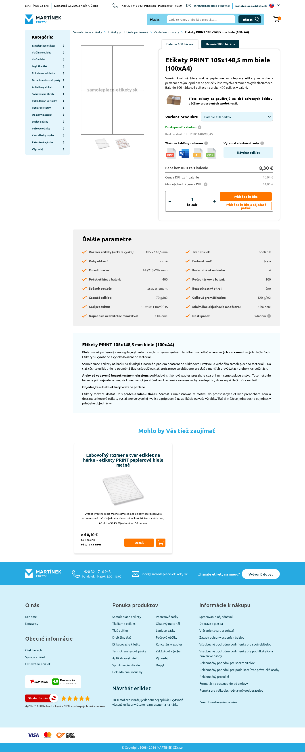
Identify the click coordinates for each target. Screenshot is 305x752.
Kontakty (31, 623)
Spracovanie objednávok (216, 617)
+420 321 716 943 (101, 573)
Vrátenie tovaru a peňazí (216, 630)
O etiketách (33, 650)
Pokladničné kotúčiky (127, 672)
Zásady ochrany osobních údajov (221, 637)
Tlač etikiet (120, 630)
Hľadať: (155, 19)
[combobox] (236, 116)
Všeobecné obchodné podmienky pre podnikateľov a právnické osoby (236, 653)
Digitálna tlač (121, 637)
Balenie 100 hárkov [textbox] (217, 117)
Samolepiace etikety (87, 32)
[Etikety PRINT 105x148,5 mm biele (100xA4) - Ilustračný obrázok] (102, 144)
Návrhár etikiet (248, 152)
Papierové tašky (167, 617)
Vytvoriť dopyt (261, 574)
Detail (139, 543)
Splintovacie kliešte (126, 665)
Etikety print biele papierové (128, 32)
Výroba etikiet (35, 657)
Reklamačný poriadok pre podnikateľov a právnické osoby (239, 670)
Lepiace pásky (165, 630)
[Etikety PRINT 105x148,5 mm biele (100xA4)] (112, 90)
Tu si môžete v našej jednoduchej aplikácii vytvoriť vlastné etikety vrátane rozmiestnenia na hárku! (147, 702)
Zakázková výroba (168, 651)
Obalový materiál (168, 623)
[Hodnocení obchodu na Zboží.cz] (41, 701)
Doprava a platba (211, 623)
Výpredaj (162, 658)
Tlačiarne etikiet (124, 623)
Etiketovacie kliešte (126, 644)
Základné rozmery (166, 32)
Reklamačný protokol (214, 676)
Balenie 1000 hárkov (220, 44)
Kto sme (31, 617)
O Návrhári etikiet (37, 664)
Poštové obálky (166, 637)
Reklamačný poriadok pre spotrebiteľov (227, 663)
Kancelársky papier (169, 644)
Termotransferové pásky (129, 651)
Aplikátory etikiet (124, 658)
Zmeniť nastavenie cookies (218, 702)
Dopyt (160, 665)
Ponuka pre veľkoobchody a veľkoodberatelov (231, 690)
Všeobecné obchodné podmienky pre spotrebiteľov (235, 644)
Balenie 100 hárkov (180, 44)
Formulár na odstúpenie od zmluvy (223, 683)
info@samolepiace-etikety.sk (212, 6)
